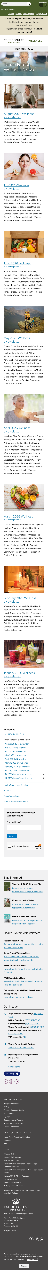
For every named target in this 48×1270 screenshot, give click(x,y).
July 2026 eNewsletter (15, 748)
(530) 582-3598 (32, 1020)
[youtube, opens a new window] (17, 1081)
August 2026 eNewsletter (17, 744)
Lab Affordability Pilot (14, 734)
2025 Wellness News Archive (18, 774)
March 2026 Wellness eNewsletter (18, 518)
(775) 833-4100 (15, 1034)
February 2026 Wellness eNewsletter (20, 599)
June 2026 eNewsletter (15, 751)
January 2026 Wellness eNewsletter (19, 674)
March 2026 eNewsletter (16, 763)
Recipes (7, 790)
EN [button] (41, 5)
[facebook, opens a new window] (6, 1081)
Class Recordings (11, 796)
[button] (8, 9)
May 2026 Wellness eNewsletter (17, 339)
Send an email (14, 1067)
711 (24, 1037)
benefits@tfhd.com (11, 1193)
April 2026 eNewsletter (15, 759)
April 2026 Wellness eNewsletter (17, 429)
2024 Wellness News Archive (18, 778)
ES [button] (45, 5)
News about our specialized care (18, 997)
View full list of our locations (21, 1047)
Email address (14, 822)
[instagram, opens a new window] (11, 1081)
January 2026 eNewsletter (17, 770)
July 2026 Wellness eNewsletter (16, 186)
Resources (9, 729)
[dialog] (24, 1259)
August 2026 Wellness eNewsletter (19, 115)
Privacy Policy (32, 1259)
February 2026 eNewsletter (17, 767)
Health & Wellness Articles (16, 785)
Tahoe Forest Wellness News (17, 740)
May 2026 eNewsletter (15, 755)
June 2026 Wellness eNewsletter (17, 265)
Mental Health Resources (15, 801)
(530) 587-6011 (32, 1024)
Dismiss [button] (24, 1266)
